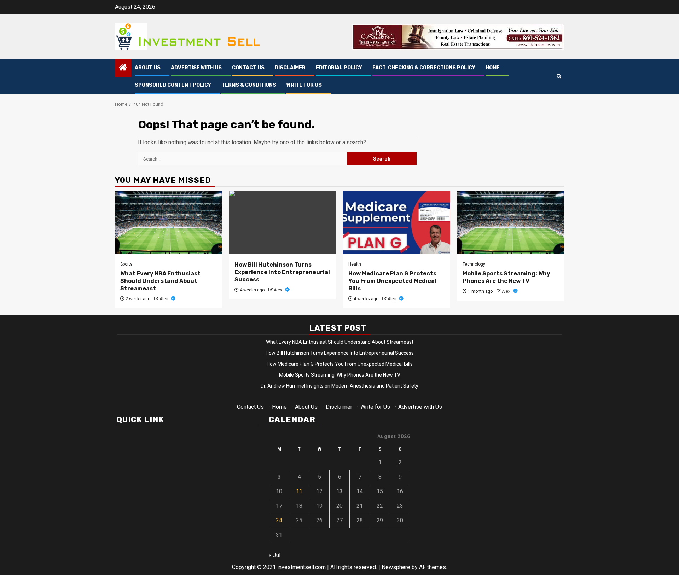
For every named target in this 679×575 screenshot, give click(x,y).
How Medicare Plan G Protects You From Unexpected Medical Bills (392, 281)
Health (354, 264)
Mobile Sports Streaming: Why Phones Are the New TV (506, 277)
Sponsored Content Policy (173, 85)
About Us (148, 68)
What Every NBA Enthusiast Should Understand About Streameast (160, 281)
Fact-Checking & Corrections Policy (423, 68)
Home (493, 68)
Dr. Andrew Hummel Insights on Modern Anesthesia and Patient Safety (339, 386)
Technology (474, 264)
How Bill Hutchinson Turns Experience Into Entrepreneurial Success (282, 272)
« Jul (274, 555)
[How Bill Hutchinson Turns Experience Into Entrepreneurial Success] (282, 222)
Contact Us (248, 68)
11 (299, 491)
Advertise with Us (196, 68)
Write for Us (304, 85)
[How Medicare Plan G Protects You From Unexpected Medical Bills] (396, 222)
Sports (126, 264)
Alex (164, 298)
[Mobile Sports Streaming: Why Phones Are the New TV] (510, 222)
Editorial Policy (339, 68)
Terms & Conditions (248, 85)
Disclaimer (290, 68)
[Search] (559, 76)
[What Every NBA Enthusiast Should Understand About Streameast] (168, 222)
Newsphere (396, 567)
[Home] (123, 68)
